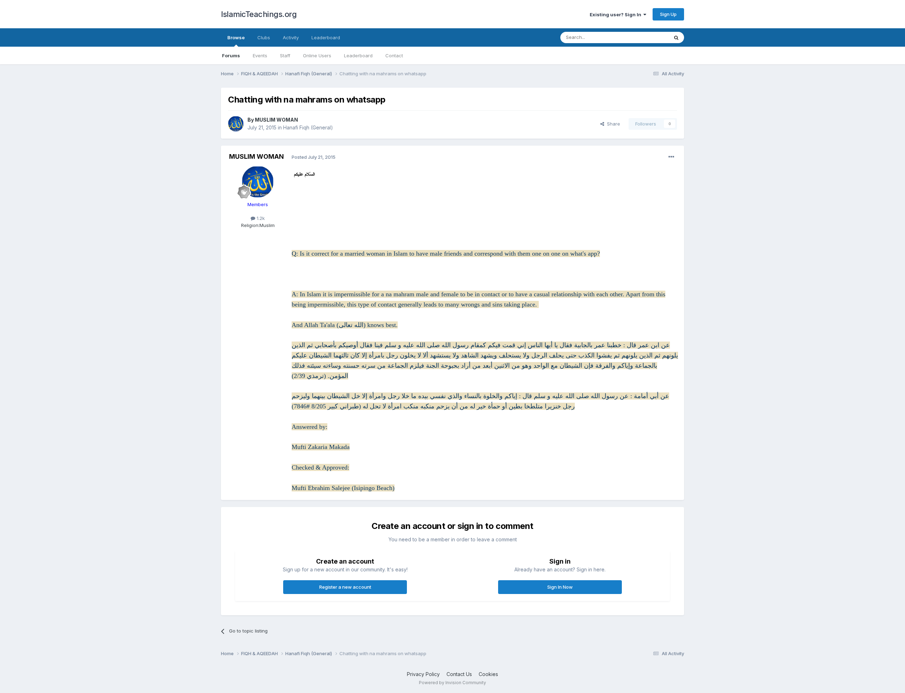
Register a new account (345, 587)
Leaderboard (358, 55)
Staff (285, 55)
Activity (291, 37)
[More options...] (671, 157)
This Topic (648, 37)
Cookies (488, 674)
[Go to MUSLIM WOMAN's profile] (236, 124)
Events (260, 55)
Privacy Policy (423, 674)
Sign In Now (560, 587)
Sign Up (668, 14)
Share (612, 124)
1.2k (260, 218)
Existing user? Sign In (616, 14)
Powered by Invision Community (452, 682)
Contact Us (459, 674)
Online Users (317, 55)
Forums (231, 55)
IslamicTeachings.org (259, 14)
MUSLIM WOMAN (276, 120)
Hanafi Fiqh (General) (308, 127)
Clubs (263, 37)
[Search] (676, 37)
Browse (236, 37)
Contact (394, 55)
